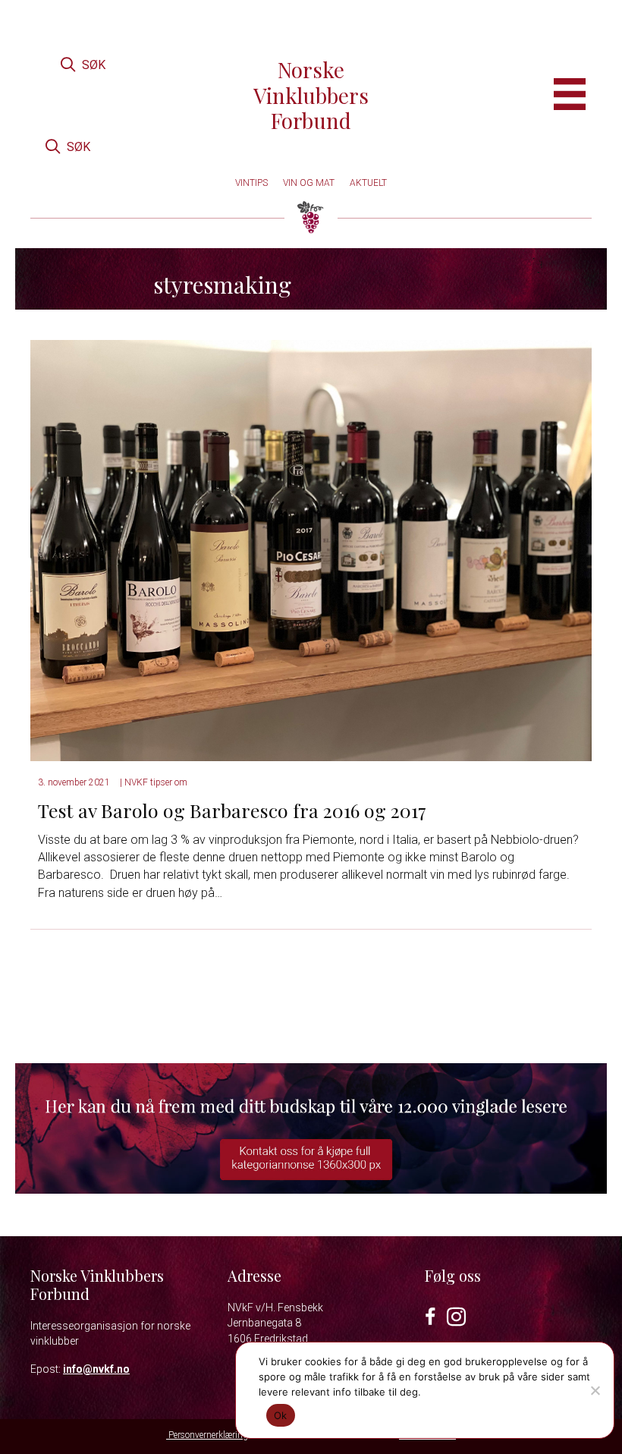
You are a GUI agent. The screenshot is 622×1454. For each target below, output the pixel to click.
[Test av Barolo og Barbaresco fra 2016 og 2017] (311, 550)
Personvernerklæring (207, 1435)
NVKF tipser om (155, 782)
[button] (83, 65)
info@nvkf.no (96, 1369)
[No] (594, 1390)
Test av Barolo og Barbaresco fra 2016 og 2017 (234, 810)
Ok (280, 1415)
